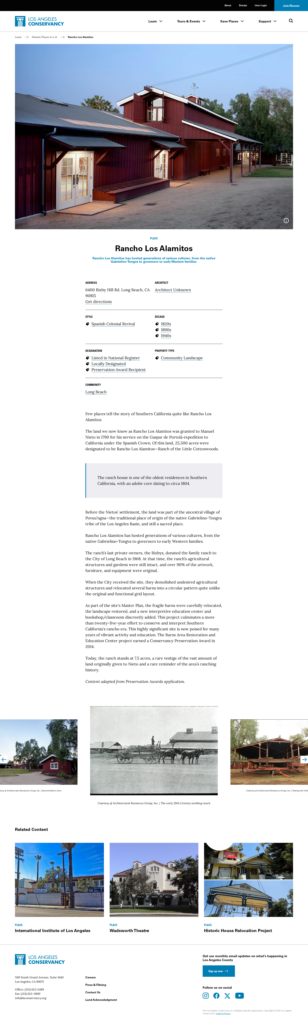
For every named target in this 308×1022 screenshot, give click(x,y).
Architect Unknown (173, 289)
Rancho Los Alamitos (80, 37)
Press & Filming (95, 985)
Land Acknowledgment (101, 1000)
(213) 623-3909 (30, 993)
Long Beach (96, 391)
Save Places (229, 21)
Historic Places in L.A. (45, 37)
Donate (243, 5)
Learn (152, 21)
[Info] (286, 222)
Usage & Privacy (223, 1013)
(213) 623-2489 (34, 989)
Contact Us (92, 992)
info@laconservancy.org (30, 998)
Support (265, 21)
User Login (261, 5)
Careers (90, 977)
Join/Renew (291, 5)
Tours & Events (188, 21)
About (227, 5)
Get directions (98, 301)
